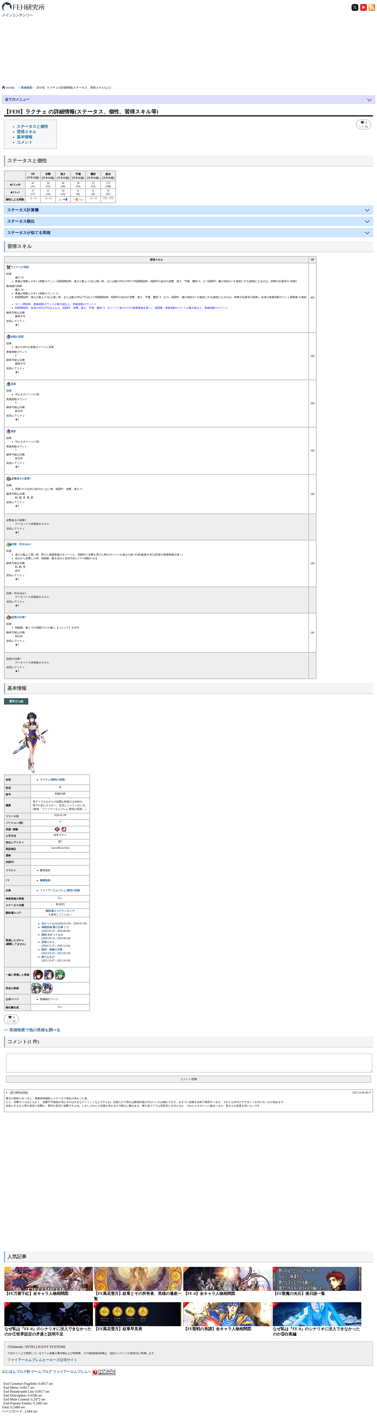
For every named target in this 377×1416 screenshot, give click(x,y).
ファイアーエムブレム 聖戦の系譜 (60, 890)
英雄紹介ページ (49, 999)
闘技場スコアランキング (60, 910)
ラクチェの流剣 (20, 267)
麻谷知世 (45, 870)
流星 (13, 383)
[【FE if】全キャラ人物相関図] (227, 1279)
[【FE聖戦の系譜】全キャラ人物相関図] (227, 1314)
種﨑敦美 (45, 880)
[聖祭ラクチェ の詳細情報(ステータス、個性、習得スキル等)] (36, 988)
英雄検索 (26, 87)
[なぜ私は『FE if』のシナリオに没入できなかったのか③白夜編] (317, 1314)
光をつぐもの (49, 923)
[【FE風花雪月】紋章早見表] (138, 1314)
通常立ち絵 (16, 701)
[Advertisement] (188, 49)
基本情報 (25, 137)
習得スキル (26, 132)
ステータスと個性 (32, 126)
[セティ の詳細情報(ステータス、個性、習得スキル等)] (60, 974)
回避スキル (48, 942)
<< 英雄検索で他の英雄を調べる (32, 1030)
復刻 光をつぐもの (52, 934)
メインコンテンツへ (17, 15)
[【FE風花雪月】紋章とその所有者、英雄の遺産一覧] (138, 1279)
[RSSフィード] (371, 7)
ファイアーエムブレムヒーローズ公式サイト (42, 1360)
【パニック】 (63, 627)
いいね (363, 124)
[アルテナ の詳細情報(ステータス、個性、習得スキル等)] (49, 974)
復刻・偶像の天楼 (51, 949)
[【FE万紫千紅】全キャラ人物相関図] (48, 1279)
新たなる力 (48, 956)
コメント (25, 142)
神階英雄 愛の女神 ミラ (55, 927)
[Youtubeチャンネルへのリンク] (363, 7)
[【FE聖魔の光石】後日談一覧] (317, 1279)
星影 (13, 431)
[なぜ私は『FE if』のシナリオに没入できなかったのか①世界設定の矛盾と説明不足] (48, 1314)
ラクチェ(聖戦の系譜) (52, 779)
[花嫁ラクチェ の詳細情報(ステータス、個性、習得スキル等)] (47, 988)
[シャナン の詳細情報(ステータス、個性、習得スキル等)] (38, 974)
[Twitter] (355, 7)
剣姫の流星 (17, 336)
